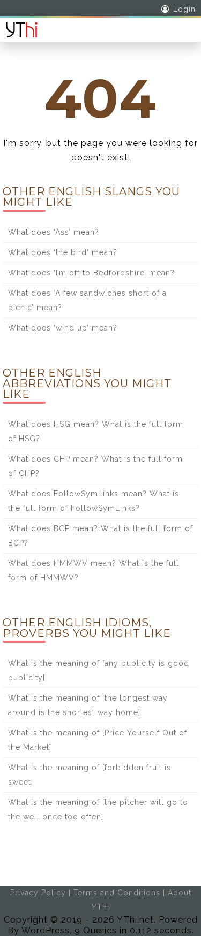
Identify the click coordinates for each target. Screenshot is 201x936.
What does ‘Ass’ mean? (53, 232)
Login (184, 9)
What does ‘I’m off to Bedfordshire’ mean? (91, 272)
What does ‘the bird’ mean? (62, 252)
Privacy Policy (38, 892)
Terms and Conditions (116, 892)
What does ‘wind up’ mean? (62, 328)
